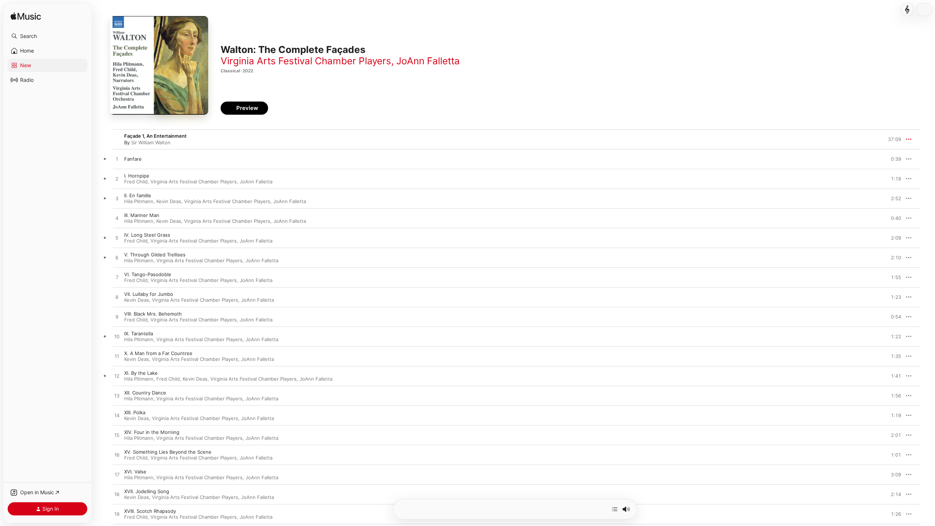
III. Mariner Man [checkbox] (141, 215)
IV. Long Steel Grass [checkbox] (147, 235)
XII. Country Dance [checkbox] (145, 393)
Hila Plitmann (138, 201)
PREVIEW (893, 159)
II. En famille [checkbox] (137, 195)
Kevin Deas (168, 201)
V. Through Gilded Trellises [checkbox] (155, 255)
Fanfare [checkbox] (133, 159)
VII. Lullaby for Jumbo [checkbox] (148, 294)
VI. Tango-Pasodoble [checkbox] (147, 274)
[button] (47, 36)
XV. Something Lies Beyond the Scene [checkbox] (167, 452)
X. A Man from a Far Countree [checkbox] (158, 353)
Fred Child (136, 181)
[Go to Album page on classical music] (907, 9)
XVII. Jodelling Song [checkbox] (146, 491)
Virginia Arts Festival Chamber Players (306, 60)
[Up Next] (614, 509)
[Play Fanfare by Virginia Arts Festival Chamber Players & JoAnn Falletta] (117, 159)
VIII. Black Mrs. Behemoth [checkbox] (153, 314)
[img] (26, 16)
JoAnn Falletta (428, 60)
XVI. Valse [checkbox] (135, 471)
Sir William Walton (151, 142)
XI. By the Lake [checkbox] (141, 373)
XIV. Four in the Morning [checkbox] (151, 432)
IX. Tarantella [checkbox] (138, 333)
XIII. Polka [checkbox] (134, 412)
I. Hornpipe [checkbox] (136, 176)
